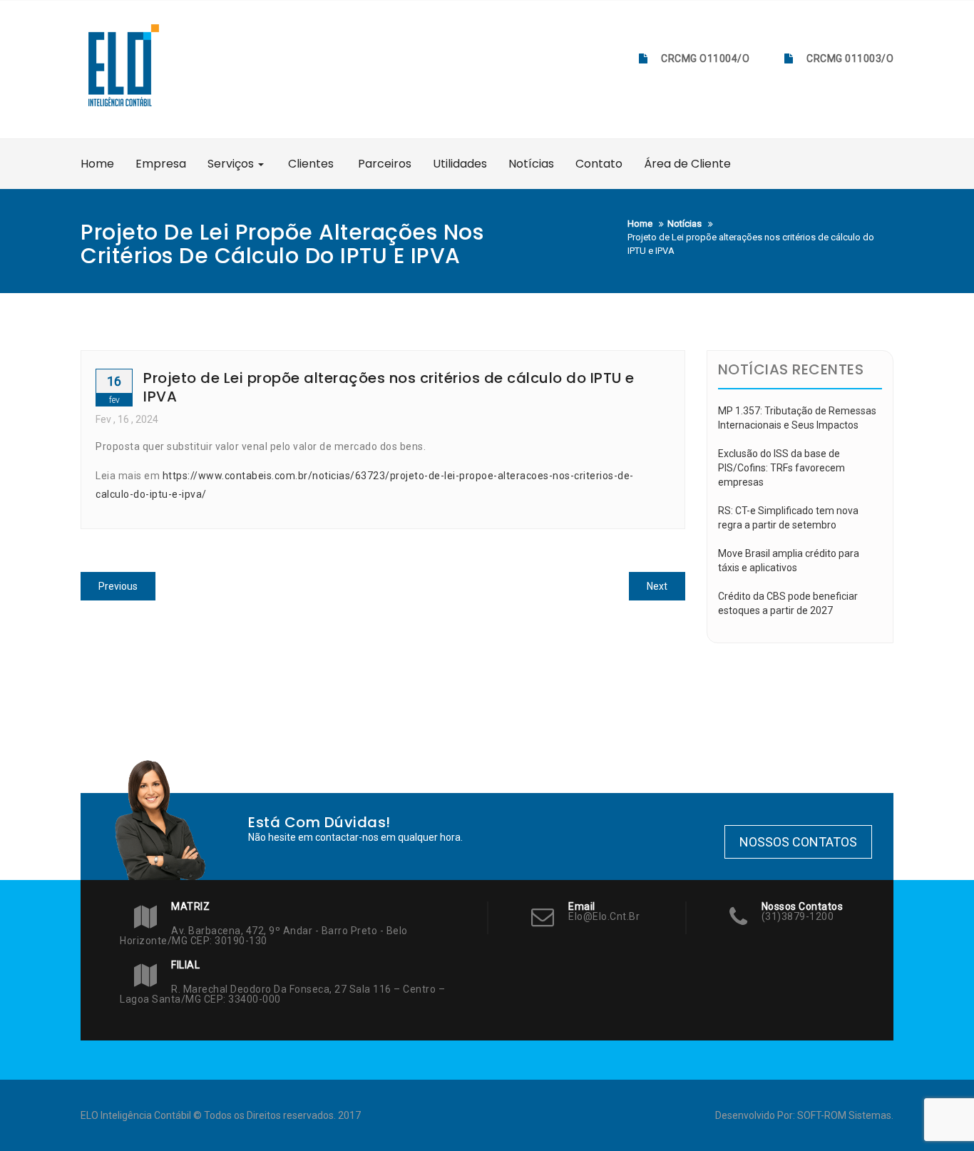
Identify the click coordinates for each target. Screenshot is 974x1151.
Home (97, 163)
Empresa (160, 163)
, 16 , (127, 419)
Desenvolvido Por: (756, 1115)
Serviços (232, 163)
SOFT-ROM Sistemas (844, 1115)
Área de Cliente (687, 163)
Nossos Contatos (798, 841)
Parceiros (383, 163)
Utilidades (460, 163)
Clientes (309, 163)
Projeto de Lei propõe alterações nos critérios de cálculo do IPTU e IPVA (389, 387)
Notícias (531, 163)
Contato (598, 163)
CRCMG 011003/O (849, 58)
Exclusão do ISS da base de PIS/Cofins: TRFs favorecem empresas (781, 468)
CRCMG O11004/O (705, 58)
